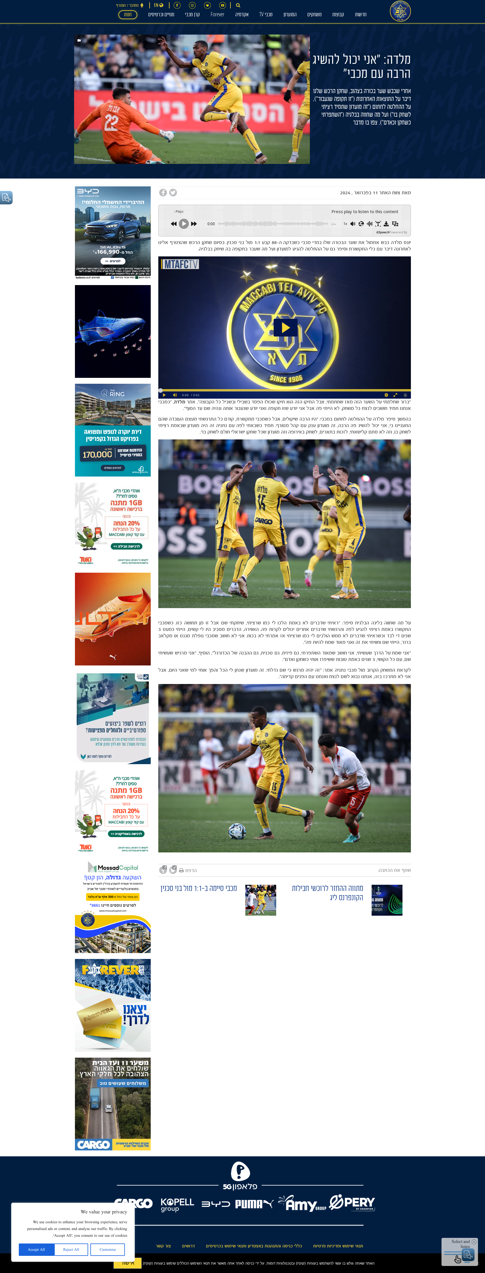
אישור (127, 1262)
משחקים (314, 15)
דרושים (188, 1246)
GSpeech (382, 232)
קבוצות (338, 15)
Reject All (71, 1250)
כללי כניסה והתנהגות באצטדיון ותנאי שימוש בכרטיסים (254, 1246)
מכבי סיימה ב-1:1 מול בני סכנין (199, 889)
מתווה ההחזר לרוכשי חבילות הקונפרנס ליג (327, 894)
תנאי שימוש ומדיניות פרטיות (338, 1246)
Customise (108, 1250)
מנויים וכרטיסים (161, 15)
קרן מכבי (192, 15)
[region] (73, 1232)
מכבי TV (266, 15)
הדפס (191, 870)
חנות (128, 15)
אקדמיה (242, 15)
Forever (217, 15)
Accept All (36, 1250)
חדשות (361, 15)
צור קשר (163, 1246)
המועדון (290, 15)
